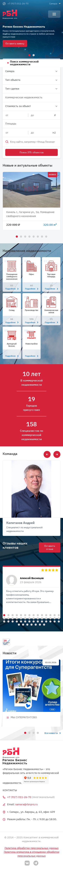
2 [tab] (33, 55)
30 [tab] (8, 621)
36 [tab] (33, 621)
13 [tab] (54, 615)
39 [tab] (46, 621)
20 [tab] (25, 618)
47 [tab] (35, 624)
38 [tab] (41, 621)
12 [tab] (50, 615)
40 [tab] (50, 621)
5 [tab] (33, 236)
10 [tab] (41, 615)
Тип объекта (12, 80)
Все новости (51, 733)
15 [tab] (4, 618)
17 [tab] (12, 618)
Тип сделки (12, 88)
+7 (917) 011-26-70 (18, 3)
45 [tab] (27, 624)
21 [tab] (29, 618)
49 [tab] (44, 624)
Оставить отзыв (49, 547)
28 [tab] (58, 618)
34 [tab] (25, 621)
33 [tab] (20, 621)
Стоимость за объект (18, 106)
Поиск (32, 152)
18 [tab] (16, 618)
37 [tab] (37, 621)
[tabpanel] (31, 29)
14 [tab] (58, 615)
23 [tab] (37, 618)
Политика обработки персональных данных (32, 848)
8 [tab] (46, 236)
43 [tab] (18, 624)
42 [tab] (58, 621)
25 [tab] (46, 618)
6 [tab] (37, 236)
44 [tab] (23, 624)
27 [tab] (54, 618)
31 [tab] (12, 621)
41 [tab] (54, 621)
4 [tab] (29, 236)
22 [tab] (33, 618)
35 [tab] (29, 621)
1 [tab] (29, 55)
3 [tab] (25, 236)
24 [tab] (41, 618)
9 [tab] (37, 615)
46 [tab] (31, 624)
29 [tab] (4, 621)
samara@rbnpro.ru (26, 804)
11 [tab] (46, 615)
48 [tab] (39, 624)
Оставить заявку (14, 43)
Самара (9, 71)
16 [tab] (8, 618)
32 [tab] (16, 621)
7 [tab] (41, 236)
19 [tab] (20, 618)
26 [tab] (50, 618)
